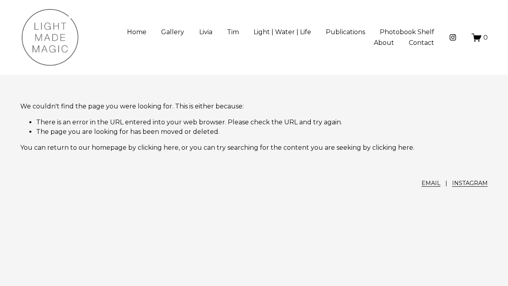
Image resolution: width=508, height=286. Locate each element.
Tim (233, 32)
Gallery (172, 32)
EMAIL (431, 183)
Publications (345, 32)
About (384, 42)
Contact (421, 42)
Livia (205, 32)
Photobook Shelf (407, 32)
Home (136, 32)
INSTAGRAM (470, 183)
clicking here (158, 147)
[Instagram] (453, 37)
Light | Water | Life (282, 32)
